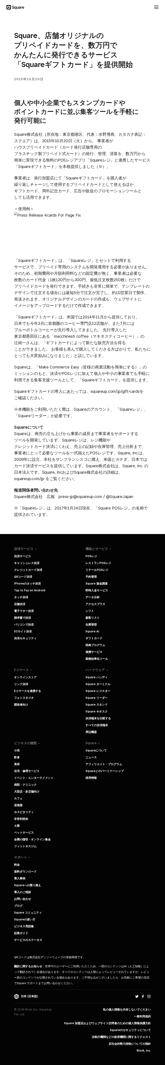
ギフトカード (94, 638)
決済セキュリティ (25, 638)
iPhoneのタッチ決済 (27, 583)
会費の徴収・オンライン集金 (32, 839)
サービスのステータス (28, 940)
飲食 (17, 757)
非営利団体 (21, 818)
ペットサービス (24, 832)
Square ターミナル (98, 684)
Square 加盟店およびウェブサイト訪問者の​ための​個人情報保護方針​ (107, 1023)
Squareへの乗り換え (27, 885)
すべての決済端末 (97, 725)
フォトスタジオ (24, 697)
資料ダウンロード (25, 871)
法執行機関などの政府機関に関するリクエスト (121, 1036)
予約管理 (91, 576)
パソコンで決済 (24, 624)
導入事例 (19, 878)
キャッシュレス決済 (26, 563)
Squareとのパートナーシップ (105, 771)
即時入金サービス (97, 590)
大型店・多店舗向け (26, 791)
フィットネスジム (25, 846)
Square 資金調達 (97, 583)
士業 (17, 825)
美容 (17, 764)
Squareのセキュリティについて (130, 1030)
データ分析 (93, 597)
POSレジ (91, 556)
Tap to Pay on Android (29, 590)
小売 (17, 750)
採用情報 (91, 777)
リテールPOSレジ (97, 569)
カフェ (18, 798)
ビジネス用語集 (24, 926)
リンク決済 (21, 684)
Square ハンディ (97, 677)
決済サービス (22, 556)
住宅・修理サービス (26, 771)
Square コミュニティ (28, 912)
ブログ (18, 905)
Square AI (92, 631)
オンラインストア (25, 677)
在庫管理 (91, 624)
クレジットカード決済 (28, 569)
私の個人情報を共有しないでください (127, 1009)
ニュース (91, 757)
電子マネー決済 (24, 610)
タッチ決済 (21, 597)
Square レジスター (98, 691)
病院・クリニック (25, 784)
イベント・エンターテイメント (34, 777)
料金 (17, 864)
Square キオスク (97, 711)
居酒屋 (18, 805)
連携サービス (94, 651)
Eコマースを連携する (27, 691)
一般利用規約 (142, 1016)
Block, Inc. (144, 1050)
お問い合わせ (22, 898)
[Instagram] (149, 996)
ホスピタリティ (24, 812)
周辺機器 (91, 732)
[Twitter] (137, 996)
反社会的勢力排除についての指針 (130, 1043)
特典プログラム (95, 645)
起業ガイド (21, 933)
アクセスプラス (95, 604)
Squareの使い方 (24, 919)
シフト (90, 610)
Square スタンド (97, 704)
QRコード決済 (23, 576)
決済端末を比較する (98, 718)
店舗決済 (19, 604)
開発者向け (21, 704)
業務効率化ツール (97, 658)
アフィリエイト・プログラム (104, 764)
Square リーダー (97, 697)
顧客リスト (93, 617)
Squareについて (96, 750)
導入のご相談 (22, 892)
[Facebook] (143, 996)
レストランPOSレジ (98, 563)
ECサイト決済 (23, 631)
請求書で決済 (22, 617)
